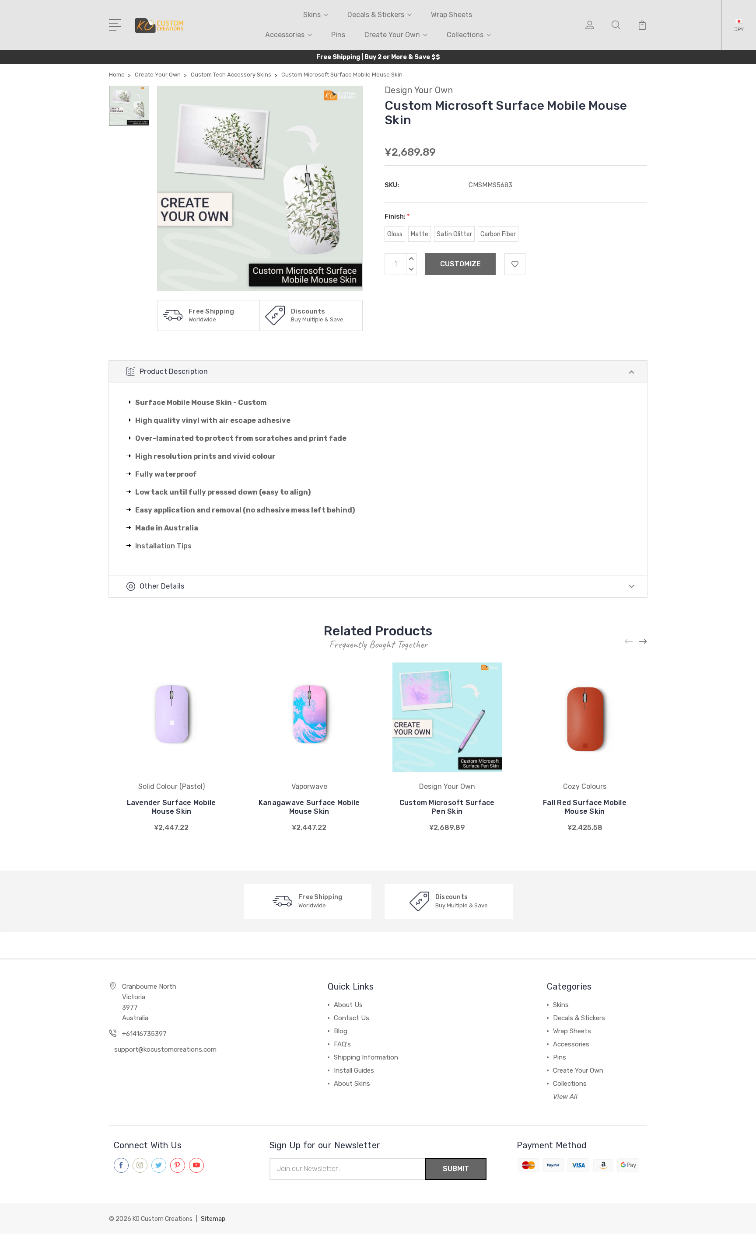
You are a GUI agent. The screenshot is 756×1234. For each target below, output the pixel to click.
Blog (340, 1031)
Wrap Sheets (451, 14)
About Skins (352, 1084)
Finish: (397, 216)
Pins (338, 35)
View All (565, 1097)
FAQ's (342, 1044)
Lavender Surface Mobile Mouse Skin (171, 807)
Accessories (284, 35)
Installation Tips (163, 546)
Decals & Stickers (375, 14)
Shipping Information (366, 1057)
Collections (465, 35)
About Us (348, 1005)
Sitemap (213, 1219)
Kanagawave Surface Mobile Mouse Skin (309, 807)
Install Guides (354, 1070)
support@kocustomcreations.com (165, 1049)
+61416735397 (144, 1034)
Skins (312, 14)
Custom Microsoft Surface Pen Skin (447, 807)
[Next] (643, 641)
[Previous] (629, 641)
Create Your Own (392, 35)
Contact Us (351, 1018)
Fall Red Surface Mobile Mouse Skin (584, 807)
